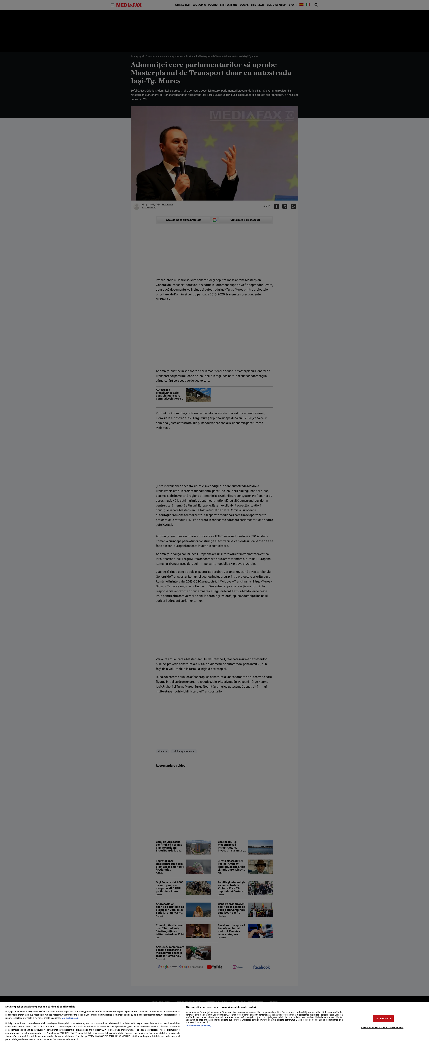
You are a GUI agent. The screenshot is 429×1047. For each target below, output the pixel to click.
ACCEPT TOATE (383, 1018)
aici (43, 1033)
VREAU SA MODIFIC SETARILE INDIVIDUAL (382, 1027)
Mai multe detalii (70, 1018)
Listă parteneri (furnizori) (198, 1025)
